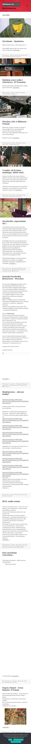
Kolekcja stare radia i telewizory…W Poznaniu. (14, 81)
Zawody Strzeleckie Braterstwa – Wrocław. (13, 277)
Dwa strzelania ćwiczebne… (9, 553)
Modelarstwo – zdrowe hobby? (13, 393)
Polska (3, 196)
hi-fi (9, 547)
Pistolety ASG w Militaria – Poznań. (15, 122)
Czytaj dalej (17, 50)
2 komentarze (16, 271)
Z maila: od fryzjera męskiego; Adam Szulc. (13, 171)
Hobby (22, 55)
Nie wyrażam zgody (18, 739)
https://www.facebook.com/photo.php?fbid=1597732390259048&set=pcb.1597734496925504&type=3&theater (15, 420)
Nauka (22, 546)
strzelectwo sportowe (6, 271)
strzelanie (25, 385)
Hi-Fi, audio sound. (11, 501)
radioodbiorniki (14, 94)
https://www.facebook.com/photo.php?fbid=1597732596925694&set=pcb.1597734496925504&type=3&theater (15, 474)
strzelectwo (18, 56)
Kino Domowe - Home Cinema (11, 546)
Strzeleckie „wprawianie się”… (14, 222)
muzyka (14, 547)
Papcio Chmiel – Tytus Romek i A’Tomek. (12, 688)
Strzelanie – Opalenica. (13, 41)
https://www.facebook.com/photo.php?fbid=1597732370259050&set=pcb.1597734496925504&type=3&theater (15, 401)
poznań (19, 196)
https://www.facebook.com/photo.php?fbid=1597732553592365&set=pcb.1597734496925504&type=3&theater (15, 467)
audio (3, 547)
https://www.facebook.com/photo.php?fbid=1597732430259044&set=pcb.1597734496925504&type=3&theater (15, 441)
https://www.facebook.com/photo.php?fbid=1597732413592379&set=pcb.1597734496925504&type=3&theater (15, 434)
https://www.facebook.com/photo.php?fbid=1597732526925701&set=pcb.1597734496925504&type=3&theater (15, 427)
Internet (26, 383)
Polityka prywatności (16, 741)
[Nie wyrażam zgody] (29, 738)
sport (3, 56)
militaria (26, 55)
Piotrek (12, 55)
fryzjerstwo (13, 196)
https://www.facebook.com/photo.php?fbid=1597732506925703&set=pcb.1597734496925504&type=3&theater (15, 460)
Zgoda (10, 739)
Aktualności (18, 55)
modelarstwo (9, 496)
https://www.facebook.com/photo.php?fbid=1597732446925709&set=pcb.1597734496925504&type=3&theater (15, 453)
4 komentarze (21, 547)
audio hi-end (24, 544)
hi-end (6, 547)
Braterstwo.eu (14, 284)
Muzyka (19, 546)
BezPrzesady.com (9, 8)
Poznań (3, 94)
